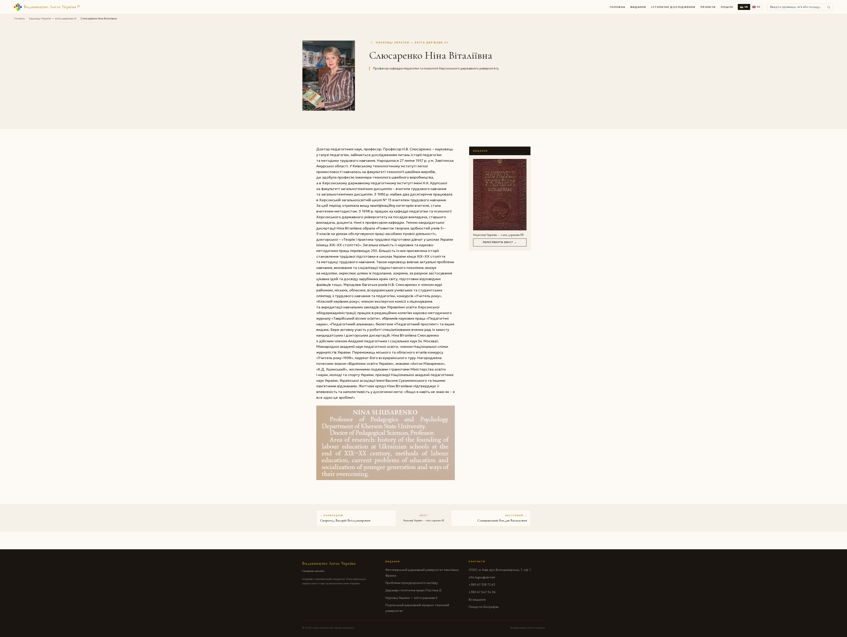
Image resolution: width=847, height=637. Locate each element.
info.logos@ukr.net (482, 577)
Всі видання (477, 600)
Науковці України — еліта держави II (411, 598)
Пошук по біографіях (484, 607)
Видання (638, 7)
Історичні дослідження (673, 7)
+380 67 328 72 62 (482, 585)
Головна (617, 7)
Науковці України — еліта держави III (52, 18)
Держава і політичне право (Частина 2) (413, 590)
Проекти (708, 7)
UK (744, 7)
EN (756, 7)
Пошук (727, 7)
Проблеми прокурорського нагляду (411, 583)
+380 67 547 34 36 (482, 592)
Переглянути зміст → (500, 242)
